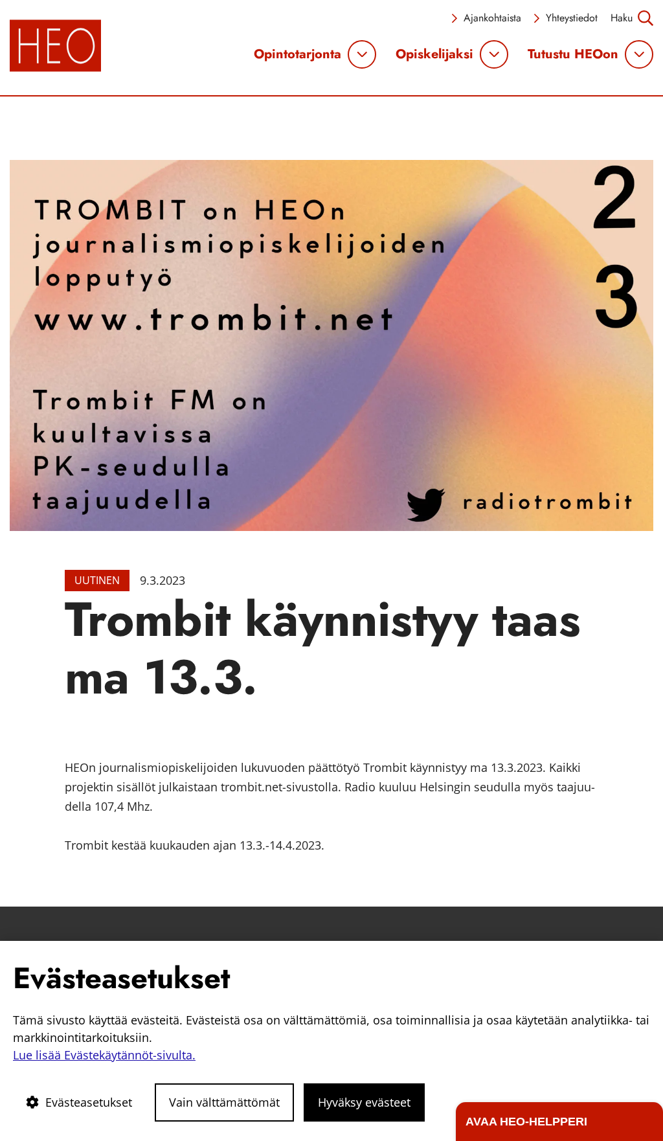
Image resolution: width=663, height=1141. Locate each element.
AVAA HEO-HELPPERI (526, 1121)
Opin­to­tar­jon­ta (297, 54)
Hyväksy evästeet (364, 1102)
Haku (622, 17)
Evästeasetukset (88, 1102)
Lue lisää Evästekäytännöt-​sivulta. (104, 1055)
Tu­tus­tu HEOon (573, 54)
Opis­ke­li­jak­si (434, 54)
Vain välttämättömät (224, 1102)
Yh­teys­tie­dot (572, 17)
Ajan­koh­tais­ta (492, 17)
